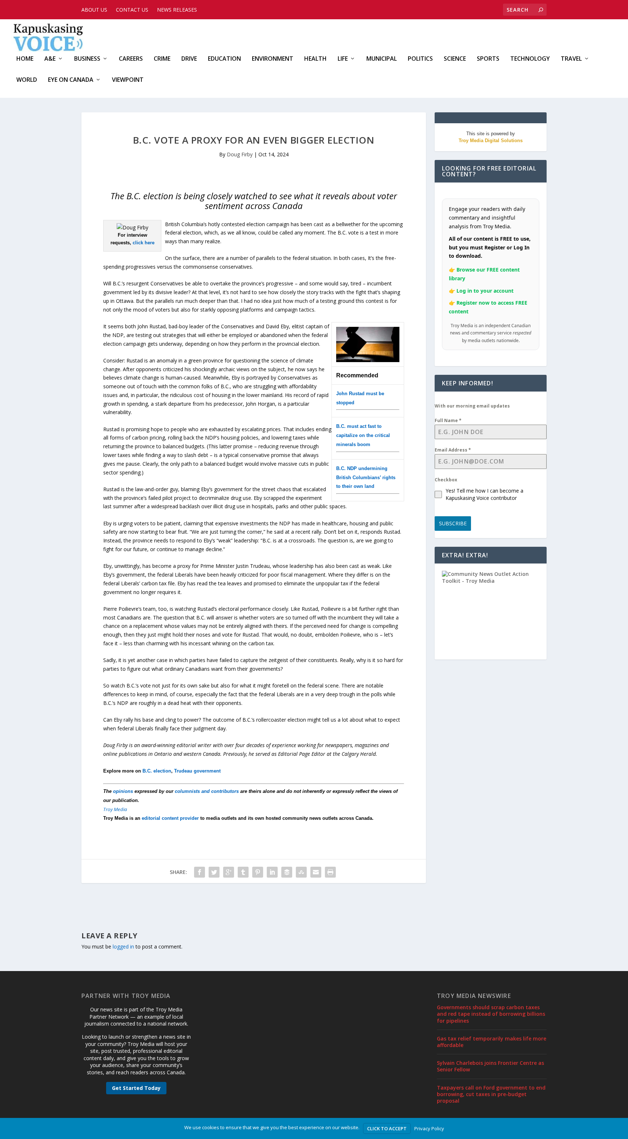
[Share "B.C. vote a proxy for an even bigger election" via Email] (316, 872)
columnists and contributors (207, 791)
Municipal (381, 59)
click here (143, 242)
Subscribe (453, 523)
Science (455, 59)
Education (224, 59)
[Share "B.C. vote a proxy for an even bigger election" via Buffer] (286, 872)
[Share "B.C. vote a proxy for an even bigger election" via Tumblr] (243, 872)
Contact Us (132, 9)
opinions (123, 791)
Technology (530, 59)
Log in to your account (485, 290)
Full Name (448, 420)
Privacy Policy (429, 1128)
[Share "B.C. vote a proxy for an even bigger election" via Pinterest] (257, 872)
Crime (162, 59)
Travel (571, 59)
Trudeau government (197, 771)
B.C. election (156, 771)
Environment (272, 59)
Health (315, 59)
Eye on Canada (70, 80)
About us (94, 9)
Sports (488, 59)
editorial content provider (170, 818)
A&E (50, 59)
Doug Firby (240, 154)
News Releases (177, 9)
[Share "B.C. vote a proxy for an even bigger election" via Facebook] (199, 872)
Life (343, 59)
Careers (131, 59)
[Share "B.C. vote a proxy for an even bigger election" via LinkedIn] (272, 872)
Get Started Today (136, 1087)
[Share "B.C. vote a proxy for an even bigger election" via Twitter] (214, 872)
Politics (420, 59)
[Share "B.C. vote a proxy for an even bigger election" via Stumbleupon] (301, 872)
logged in (123, 946)
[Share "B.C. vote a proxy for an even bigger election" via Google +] (228, 872)
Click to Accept (387, 1128)
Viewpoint (128, 80)
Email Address (453, 450)
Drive (189, 59)
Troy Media (115, 809)
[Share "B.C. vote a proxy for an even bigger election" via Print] (330, 872)
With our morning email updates (472, 406)
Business (87, 59)
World (26, 80)
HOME (24, 59)
